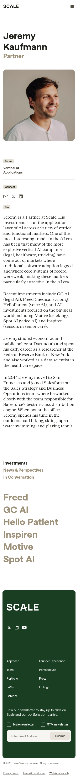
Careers (12, 696)
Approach (13, 661)
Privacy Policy (11, 773)
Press (42, 678)
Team (10, 670)
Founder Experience (52, 661)
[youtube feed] (24, 628)
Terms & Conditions (34, 773)
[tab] (39, 463)
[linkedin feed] (16, 628)
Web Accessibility (59, 773)
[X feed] (9, 628)
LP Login (44, 687)
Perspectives (47, 670)
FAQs (10, 687)
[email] (5, 197)
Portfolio (12, 678)
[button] (70, 6)
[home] (11, 7)
